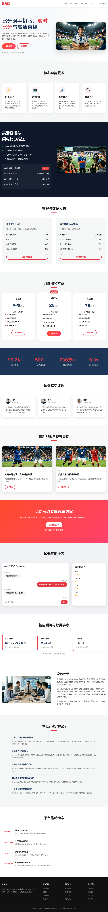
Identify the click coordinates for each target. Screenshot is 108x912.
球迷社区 (46, 899)
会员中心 (68, 895)
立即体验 (8, 46)
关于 (96, 4)
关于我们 (91, 899)
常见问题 (103, 4)
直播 (71, 4)
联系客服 (68, 899)
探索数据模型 (81, 257)
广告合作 (91, 888)
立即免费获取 (54, 525)
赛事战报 (46, 895)
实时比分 (46, 892)
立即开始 (18, 332)
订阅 (81, 4)
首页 (66, 4)
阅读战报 (10, 487)
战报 (91, 4)
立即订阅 (53, 333)
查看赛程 (24, 46)
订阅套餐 (68, 888)
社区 (86, 4)
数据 (76, 4)
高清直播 (46, 888)
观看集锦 (63, 487)
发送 (64, 602)
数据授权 (91, 892)
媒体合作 (91, 895)
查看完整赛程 (27, 257)
